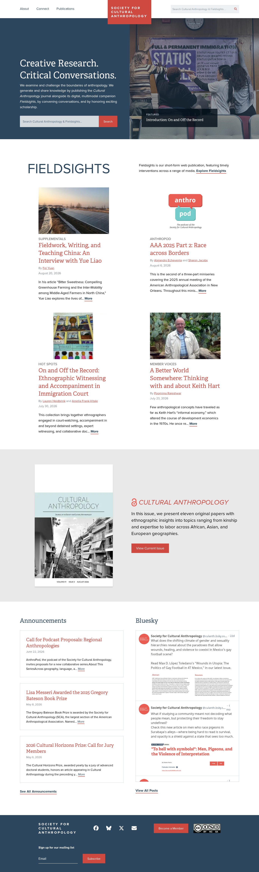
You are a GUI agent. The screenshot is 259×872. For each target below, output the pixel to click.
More (88, 298)
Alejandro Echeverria (168, 260)
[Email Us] (134, 828)
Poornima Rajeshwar (167, 393)
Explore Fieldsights (211, 170)
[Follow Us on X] (121, 828)
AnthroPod (160, 238)
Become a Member (171, 828)
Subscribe (93, 858)
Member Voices (163, 364)
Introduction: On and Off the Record (174, 120)
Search (108, 121)
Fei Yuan (48, 268)
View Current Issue (150, 548)
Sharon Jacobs (198, 260)
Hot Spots (47, 364)
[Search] (235, 9)
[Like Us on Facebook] (96, 828)
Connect (42, 8)
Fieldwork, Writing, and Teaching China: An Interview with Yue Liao (70, 253)
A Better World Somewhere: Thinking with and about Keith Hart (185, 378)
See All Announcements (38, 791)
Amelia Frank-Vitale (85, 401)
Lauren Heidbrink (54, 401)
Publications (65, 8)
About (24, 8)
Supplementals (52, 238)
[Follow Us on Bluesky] (108, 828)
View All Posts (147, 790)
